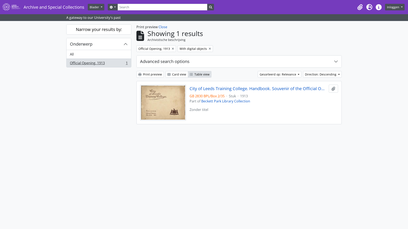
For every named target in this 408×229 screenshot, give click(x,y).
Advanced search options (165, 61)
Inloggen (393, 7)
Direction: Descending (321, 74)
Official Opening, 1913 (99, 64)
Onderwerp (81, 44)
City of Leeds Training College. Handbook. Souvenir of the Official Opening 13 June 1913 (258, 88)
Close (163, 27)
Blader (95, 7)
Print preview (152, 74)
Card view (178, 74)
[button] (360, 7)
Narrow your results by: (99, 29)
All (72, 54)
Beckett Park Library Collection (225, 101)
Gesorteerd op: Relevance (278, 74)
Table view (202, 74)
